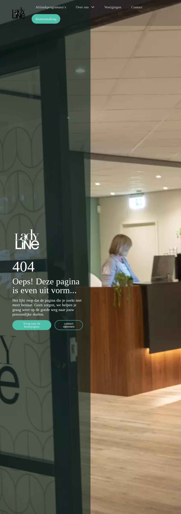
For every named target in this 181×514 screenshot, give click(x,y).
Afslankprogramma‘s (51, 7)
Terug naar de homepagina (31, 325)
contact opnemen (69, 325)
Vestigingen (112, 7)
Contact (136, 7)
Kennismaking (46, 19)
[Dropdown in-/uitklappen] (93, 7)
